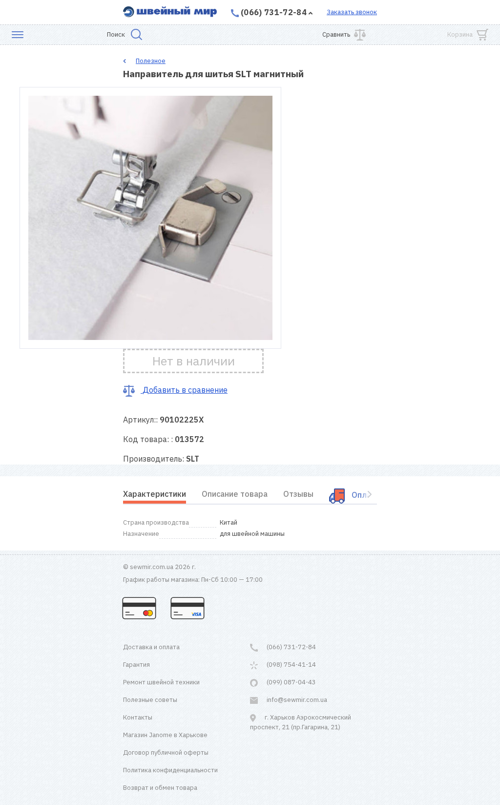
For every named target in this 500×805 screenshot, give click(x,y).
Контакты (137, 717)
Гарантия (136, 664)
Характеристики (154, 494)
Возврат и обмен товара (160, 788)
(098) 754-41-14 (290, 664)
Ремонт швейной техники (161, 682)
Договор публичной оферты (165, 752)
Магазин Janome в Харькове (165, 735)
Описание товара (235, 494)
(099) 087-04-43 (290, 682)
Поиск (116, 34)
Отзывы (298, 494)
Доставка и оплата (151, 647)
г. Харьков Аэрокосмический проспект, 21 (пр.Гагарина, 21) (300, 722)
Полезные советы (150, 700)
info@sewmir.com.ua (296, 700)
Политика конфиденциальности (170, 770)
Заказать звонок (352, 12)
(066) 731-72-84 (274, 12)
